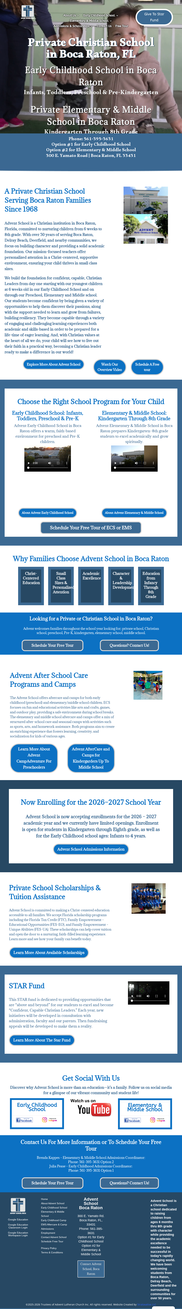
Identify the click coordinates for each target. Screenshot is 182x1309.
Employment (48, 1232)
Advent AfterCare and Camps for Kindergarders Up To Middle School (91, 758)
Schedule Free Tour (52, 1241)
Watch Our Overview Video (110, 367)
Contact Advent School (53, 1237)
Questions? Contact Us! (129, 645)
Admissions (47, 1228)
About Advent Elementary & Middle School (134, 513)
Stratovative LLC (146, 1304)
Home (44, 1199)
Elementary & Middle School (89, 21)
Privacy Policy (49, 1248)
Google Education (18, 1219)
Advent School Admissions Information (91, 849)
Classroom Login (18, 1227)
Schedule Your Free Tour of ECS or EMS (91, 528)
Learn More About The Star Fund (42, 1040)
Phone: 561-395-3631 (91, 139)
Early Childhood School (99, 15)
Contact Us (104, 26)
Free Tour (121, 26)
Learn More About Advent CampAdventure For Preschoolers (34, 758)
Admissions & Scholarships (71, 26)
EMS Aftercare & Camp (54, 1224)
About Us (69, 15)
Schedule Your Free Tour (52, 645)
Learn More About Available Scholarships (49, 952)
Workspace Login (18, 1235)
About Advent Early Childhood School (47, 513)
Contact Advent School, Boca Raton (90, 1269)
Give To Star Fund (154, 17)
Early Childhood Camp (53, 1220)
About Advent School (52, 1203)
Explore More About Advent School (53, 364)
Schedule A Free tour (147, 367)
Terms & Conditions (52, 1252)
